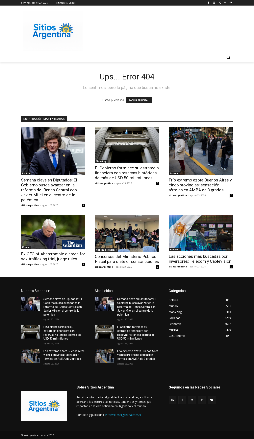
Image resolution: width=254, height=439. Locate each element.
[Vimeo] (225, 3)
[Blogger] (172, 400)
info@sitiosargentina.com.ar (123, 415)
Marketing (101, 161)
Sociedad (174, 173)
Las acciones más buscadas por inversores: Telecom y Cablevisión (200, 259)
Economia (175, 249)
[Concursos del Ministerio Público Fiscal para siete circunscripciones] (127, 233)
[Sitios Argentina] (53, 31)
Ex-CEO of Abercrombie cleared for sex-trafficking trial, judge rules (53, 256)
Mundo (26, 247)
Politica (26, 173)
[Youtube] (230, 3)
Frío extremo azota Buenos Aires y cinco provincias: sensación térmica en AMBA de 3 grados (200, 185)
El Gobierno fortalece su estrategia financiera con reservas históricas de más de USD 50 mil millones (127, 173)
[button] (228, 57)
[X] (219, 3)
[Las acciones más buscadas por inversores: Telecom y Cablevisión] (201, 233)
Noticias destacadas (106, 249)
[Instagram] (214, 3)
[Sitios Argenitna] (44, 406)
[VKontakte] (212, 400)
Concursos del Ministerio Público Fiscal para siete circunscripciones (127, 259)
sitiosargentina (30, 205)
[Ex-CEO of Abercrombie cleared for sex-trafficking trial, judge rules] (53, 232)
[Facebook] (208, 3)
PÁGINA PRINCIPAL (139, 100)
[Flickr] (192, 400)
